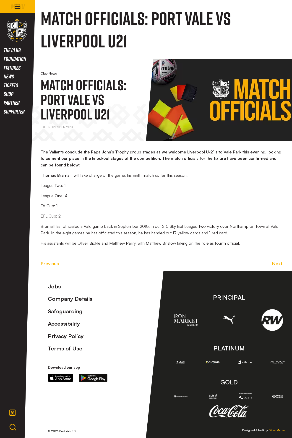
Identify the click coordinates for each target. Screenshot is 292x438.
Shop (8, 94)
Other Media (277, 430)
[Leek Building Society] (181, 362)
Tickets (11, 85)
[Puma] (229, 320)
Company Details (70, 298)
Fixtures (12, 67)
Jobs (54, 286)
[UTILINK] (278, 396)
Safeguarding (65, 311)
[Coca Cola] (229, 411)
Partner (12, 102)
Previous (50, 263)
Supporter (14, 111)
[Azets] (245, 396)
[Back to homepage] (17, 30)
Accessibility (64, 323)
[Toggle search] (13, 427)
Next (277, 263)
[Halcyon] (213, 362)
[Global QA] (181, 396)
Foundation (15, 58)
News (9, 76)
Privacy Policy (66, 336)
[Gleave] (278, 362)
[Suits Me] (245, 362)
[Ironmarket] (186, 320)
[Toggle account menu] (12, 413)
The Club (12, 50)
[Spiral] (213, 396)
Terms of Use (65, 348)
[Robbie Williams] (272, 320)
